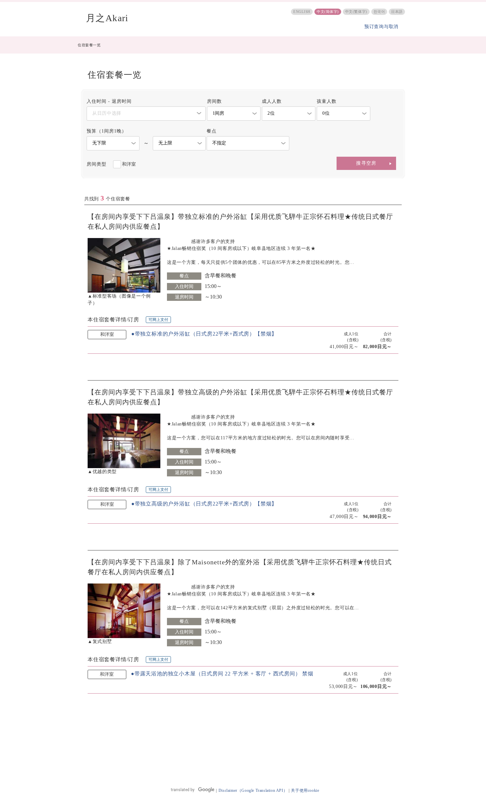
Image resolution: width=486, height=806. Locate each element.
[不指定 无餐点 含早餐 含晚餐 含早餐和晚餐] (248, 143)
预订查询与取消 (381, 26)
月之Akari (107, 18)
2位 (271, 113)
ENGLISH (301, 12)
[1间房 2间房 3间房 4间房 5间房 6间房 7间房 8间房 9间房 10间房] (234, 113)
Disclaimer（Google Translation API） (253, 790)
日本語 (397, 12)
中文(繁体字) (356, 12)
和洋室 (129, 164)
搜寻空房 (366, 163)
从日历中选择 (106, 113)
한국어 (379, 12)
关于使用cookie (305, 790)
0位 (326, 113)
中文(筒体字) (328, 12)
